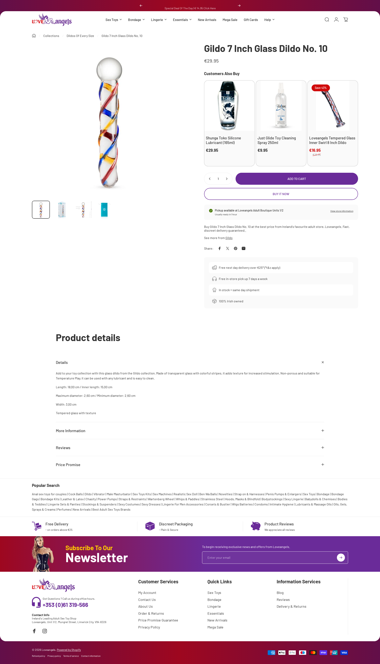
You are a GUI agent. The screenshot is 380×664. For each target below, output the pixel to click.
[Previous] (141, 5)
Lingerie (214, 606)
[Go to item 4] (104, 210)
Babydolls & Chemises (320, 499)
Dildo (88, 494)
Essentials (215, 613)
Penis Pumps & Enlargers (283, 494)
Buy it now (281, 194)
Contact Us (147, 599)
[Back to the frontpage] (34, 36)
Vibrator (99, 494)
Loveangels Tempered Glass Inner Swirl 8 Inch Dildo (332, 140)
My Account (147, 592)
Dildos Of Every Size (80, 36)
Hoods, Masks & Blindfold (242, 499)
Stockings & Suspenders (99, 504)
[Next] (239, 5)
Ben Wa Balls (208, 494)
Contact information (91, 656)
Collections (51, 36)
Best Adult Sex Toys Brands (111, 509)
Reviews (283, 599)
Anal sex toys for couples (49, 494)
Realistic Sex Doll (185, 494)
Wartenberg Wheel (161, 499)
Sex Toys (309, 494)
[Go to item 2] (62, 210)
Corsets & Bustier (217, 504)
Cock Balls (75, 494)
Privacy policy (54, 656)
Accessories (194, 504)
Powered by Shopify (69, 649)
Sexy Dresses (151, 504)
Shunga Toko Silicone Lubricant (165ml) (223, 140)
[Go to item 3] (83, 210)
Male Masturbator (119, 494)
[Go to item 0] (41, 210)
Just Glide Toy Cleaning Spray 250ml (277, 140)
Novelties (225, 494)
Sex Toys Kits (142, 494)
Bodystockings (272, 499)
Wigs (235, 504)
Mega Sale (215, 627)
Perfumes (64, 509)
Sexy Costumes (129, 504)
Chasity (91, 499)
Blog (280, 592)
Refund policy (38, 656)
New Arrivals (82, 509)
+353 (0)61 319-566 (65, 604)
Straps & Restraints (132, 499)
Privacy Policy (149, 627)
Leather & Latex (72, 499)
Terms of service (71, 656)
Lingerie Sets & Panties (64, 504)
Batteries (246, 504)
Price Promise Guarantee (158, 620)
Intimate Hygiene (281, 504)
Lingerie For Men (174, 504)
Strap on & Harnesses (249, 494)
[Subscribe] (341, 558)
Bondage (323, 494)
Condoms (261, 504)
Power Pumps (107, 499)
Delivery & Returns (291, 606)
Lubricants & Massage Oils (313, 504)
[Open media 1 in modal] (109, 120)
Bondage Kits (50, 499)
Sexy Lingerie (293, 499)
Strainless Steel (212, 499)
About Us (145, 606)
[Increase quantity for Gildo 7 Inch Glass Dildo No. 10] (227, 179)
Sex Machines (162, 494)
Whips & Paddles (187, 499)
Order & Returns (151, 613)
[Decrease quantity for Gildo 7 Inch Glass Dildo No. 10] (208, 179)
